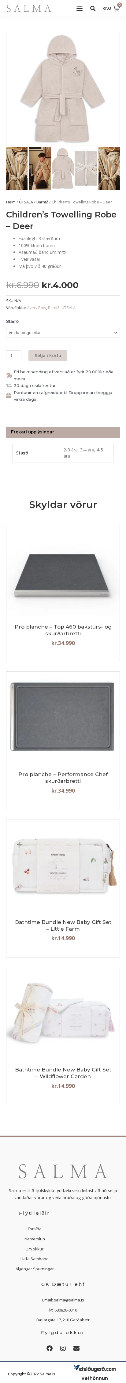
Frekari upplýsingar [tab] (32, 431)
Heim (11, 202)
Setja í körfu (48, 355)
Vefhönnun (94, 1378)
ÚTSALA (26, 202)
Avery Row (36, 307)
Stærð (12, 321)
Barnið (42, 202)
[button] (79, 8)
